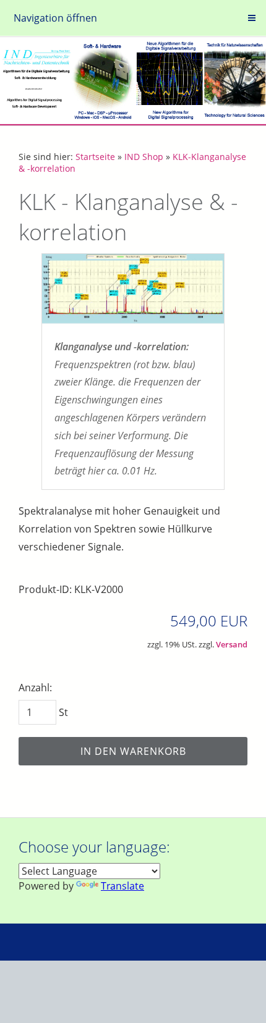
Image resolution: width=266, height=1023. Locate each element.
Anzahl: (35, 687)
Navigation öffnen (55, 18)
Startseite (95, 156)
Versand (231, 644)
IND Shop (143, 156)
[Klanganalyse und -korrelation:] (133, 291)
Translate (122, 886)
